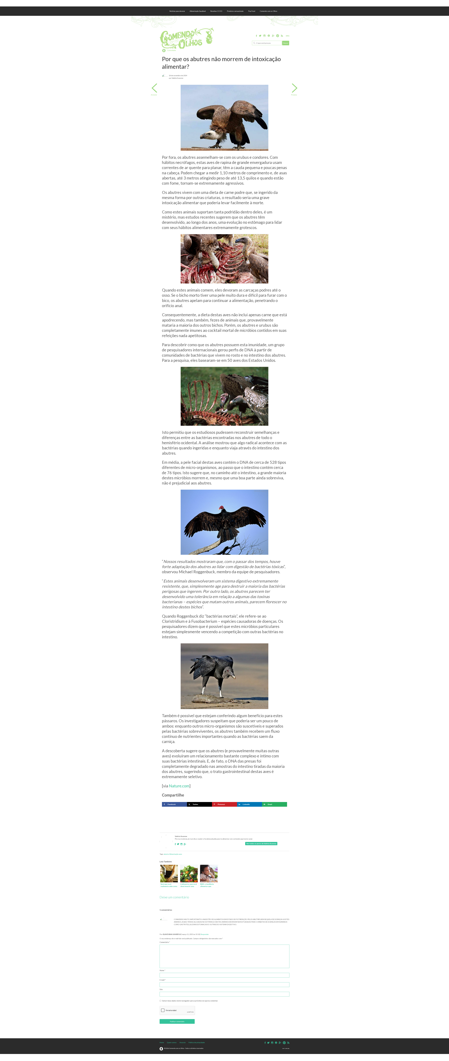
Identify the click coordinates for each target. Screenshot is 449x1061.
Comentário (165, 942)
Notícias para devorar (177, 11)
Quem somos (172, 1042)
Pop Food (251, 11)
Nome (162, 970)
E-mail (163, 980)
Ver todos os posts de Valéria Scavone (261, 844)
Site (161, 989)
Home (162, 1042)
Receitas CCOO (216, 11)
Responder (205, 934)
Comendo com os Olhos (268, 11)
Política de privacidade (196, 1042)
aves (180, 854)
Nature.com (179, 785)
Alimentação (173, 854)
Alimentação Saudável (198, 11)
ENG (287, 36)
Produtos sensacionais (235, 11)
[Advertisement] (224, 815)
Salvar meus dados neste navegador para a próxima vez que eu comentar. (190, 1001)
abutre (166, 854)
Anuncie (182, 1042)
